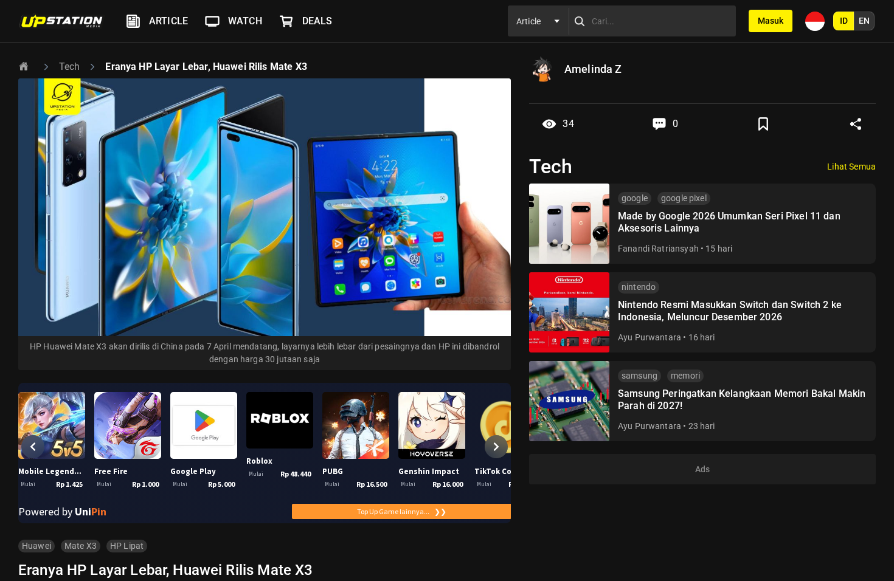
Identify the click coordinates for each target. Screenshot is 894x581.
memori (685, 375)
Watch (245, 21)
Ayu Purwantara (649, 337)
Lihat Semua (851, 166)
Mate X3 (80, 546)
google (635, 198)
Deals (317, 21)
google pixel (684, 198)
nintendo (639, 287)
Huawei (36, 546)
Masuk (770, 21)
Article (168, 21)
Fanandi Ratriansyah (658, 248)
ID (844, 21)
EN (864, 21)
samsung (639, 375)
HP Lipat (127, 546)
